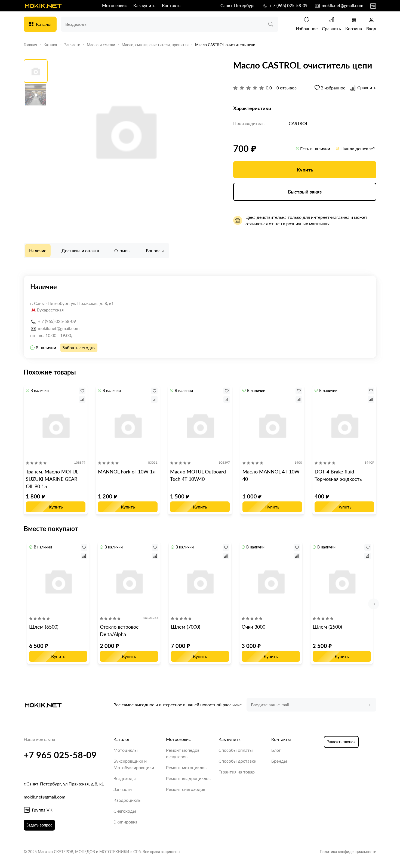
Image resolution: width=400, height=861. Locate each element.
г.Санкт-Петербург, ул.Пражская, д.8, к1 (64, 783)
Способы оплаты (236, 750)
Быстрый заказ (305, 192)
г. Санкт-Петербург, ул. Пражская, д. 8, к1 (72, 303)
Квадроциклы (127, 800)
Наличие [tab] (37, 250)
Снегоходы (124, 810)
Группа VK (42, 809)
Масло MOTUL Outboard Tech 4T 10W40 (198, 475)
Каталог (44, 24)
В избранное (333, 87)
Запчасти (122, 789)
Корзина (353, 28)
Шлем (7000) (185, 627)
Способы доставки (237, 760)
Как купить (144, 5)
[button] (373, 603)
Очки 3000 (253, 627)
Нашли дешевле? (357, 148)
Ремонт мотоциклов (186, 767)
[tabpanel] (200, 317)
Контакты (171, 5)
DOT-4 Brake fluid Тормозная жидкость (338, 475)
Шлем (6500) (44, 627)
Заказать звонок (341, 742)
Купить (305, 170)
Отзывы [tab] (122, 250)
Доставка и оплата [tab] (80, 250)
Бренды (279, 760)
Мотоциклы (125, 750)
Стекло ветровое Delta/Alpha (119, 630)
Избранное (307, 28)
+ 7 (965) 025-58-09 (287, 5)
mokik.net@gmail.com (342, 5)
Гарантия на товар (237, 771)
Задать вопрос (39, 825)
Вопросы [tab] (155, 250)
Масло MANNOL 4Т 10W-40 (271, 475)
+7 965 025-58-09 (60, 755)
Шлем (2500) (327, 627)
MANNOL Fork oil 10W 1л (127, 472)
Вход (371, 28)
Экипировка (125, 821)
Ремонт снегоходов (185, 789)
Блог (276, 750)
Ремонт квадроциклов (188, 778)
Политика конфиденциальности (348, 851)
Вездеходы (124, 778)
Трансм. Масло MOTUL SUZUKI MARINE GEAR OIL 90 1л (52, 479)
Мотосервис (114, 5)
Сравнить (331, 28)
